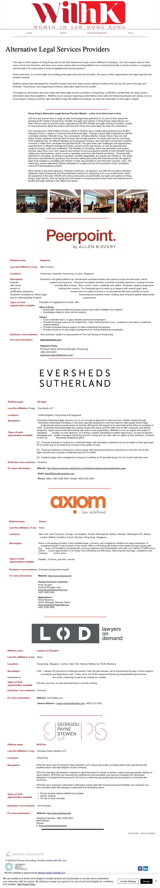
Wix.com (62, 860)
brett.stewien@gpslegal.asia (53, 825)
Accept (146, 881)
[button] (32, 201)
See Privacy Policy (26, 884)
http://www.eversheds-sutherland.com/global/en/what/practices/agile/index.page (86, 468)
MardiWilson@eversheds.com (60, 473)
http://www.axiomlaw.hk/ (60, 575)
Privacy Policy (133, 833)
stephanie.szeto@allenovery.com (56, 355)
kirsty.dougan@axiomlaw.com (52, 590)
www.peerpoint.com (50, 339)
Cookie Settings (128, 881)
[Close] (156, 881)
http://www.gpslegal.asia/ (59, 813)
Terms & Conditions (148, 833)
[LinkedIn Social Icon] (145, 868)
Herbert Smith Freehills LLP (51, 872)
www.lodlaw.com (55, 698)
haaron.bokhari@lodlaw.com (71, 703)
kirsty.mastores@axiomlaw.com (53, 604)
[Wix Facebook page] (140, 868)
